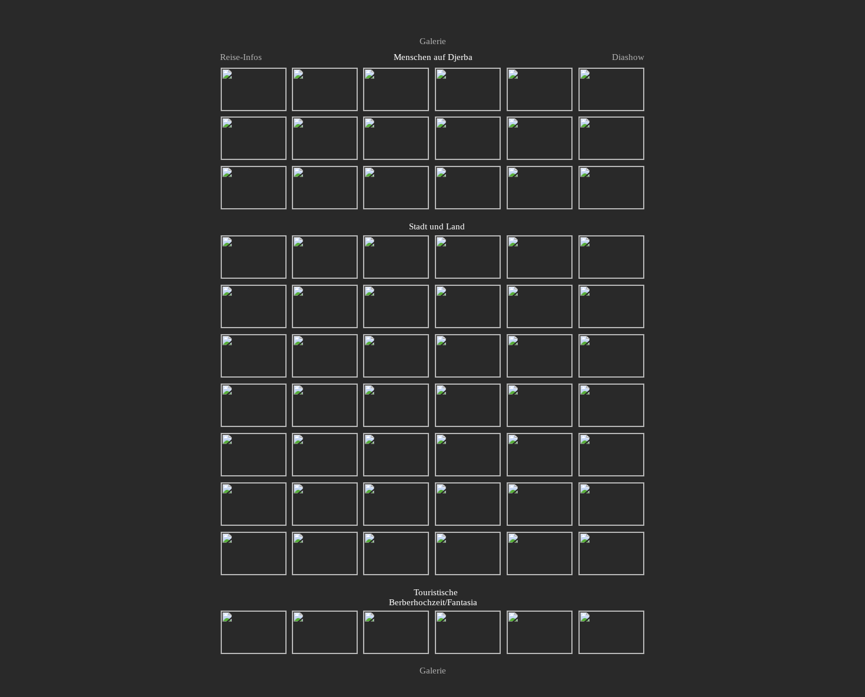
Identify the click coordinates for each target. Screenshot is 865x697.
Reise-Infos (240, 57)
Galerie (433, 41)
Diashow (628, 57)
